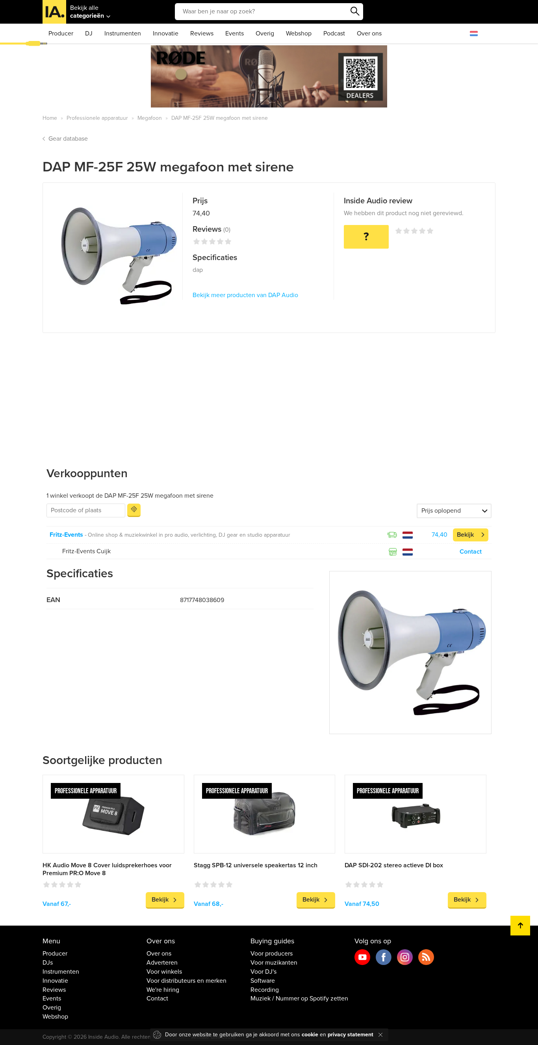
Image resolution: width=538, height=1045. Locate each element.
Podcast (334, 33)
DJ (89, 33)
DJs (48, 963)
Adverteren (162, 963)
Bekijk (465, 535)
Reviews (201, 33)
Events (234, 33)
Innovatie (165, 33)
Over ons (369, 33)
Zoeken (355, 11)
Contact (471, 552)
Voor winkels (164, 972)
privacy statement (350, 1034)
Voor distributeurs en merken (186, 981)
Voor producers (271, 954)
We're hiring (163, 990)
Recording (264, 990)
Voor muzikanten (273, 963)
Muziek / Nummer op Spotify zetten (299, 998)
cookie (310, 1034)
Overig (265, 33)
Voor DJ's (263, 972)
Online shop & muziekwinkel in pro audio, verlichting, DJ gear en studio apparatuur (189, 535)
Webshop (299, 33)
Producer (60, 33)
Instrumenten (122, 33)
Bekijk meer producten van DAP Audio (245, 295)
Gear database (68, 139)
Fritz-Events (66, 535)
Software (262, 981)
